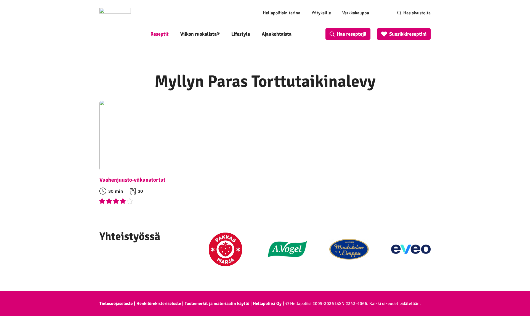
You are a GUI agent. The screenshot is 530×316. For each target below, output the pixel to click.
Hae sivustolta (417, 13)
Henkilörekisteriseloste (158, 303)
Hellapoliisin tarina (281, 13)
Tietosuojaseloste (116, 303)
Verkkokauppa (355, 13)
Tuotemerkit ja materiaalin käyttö (217, 303)
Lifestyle (240, 34)
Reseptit (159, 34)
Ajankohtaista (277, 34)
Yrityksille (321, 13)
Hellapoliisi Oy (267, 303)
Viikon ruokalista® (200, 34)
